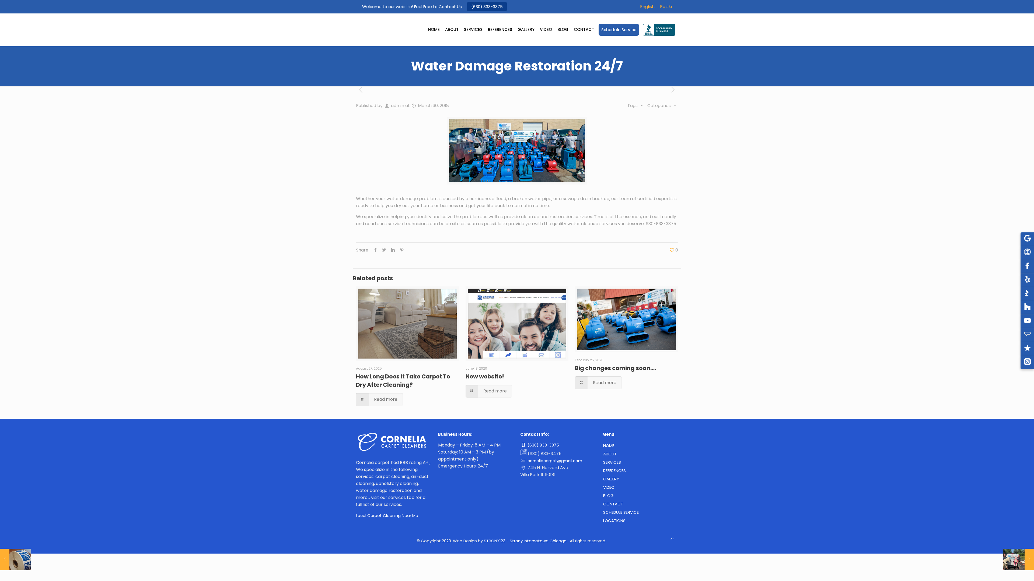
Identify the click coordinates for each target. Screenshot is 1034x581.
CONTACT (613, 504)
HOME (608, 445)
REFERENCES (614, 470)
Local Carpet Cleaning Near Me (387, 515)
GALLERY (611, 479)
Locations (614, 520)
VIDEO (608, 487)
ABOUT (610, 454)
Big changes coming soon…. (615, 368)
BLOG (608, 495)
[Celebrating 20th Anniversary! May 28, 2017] (15, 559)
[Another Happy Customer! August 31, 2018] (1018, 559)
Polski (666, 6)
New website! (485, 376)
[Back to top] (672, 540)
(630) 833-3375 (487, 6)
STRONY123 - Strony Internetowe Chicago (525, 541)
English (647, 6)
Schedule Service (621, 512)
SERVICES (612, 462)
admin (397, 105)
